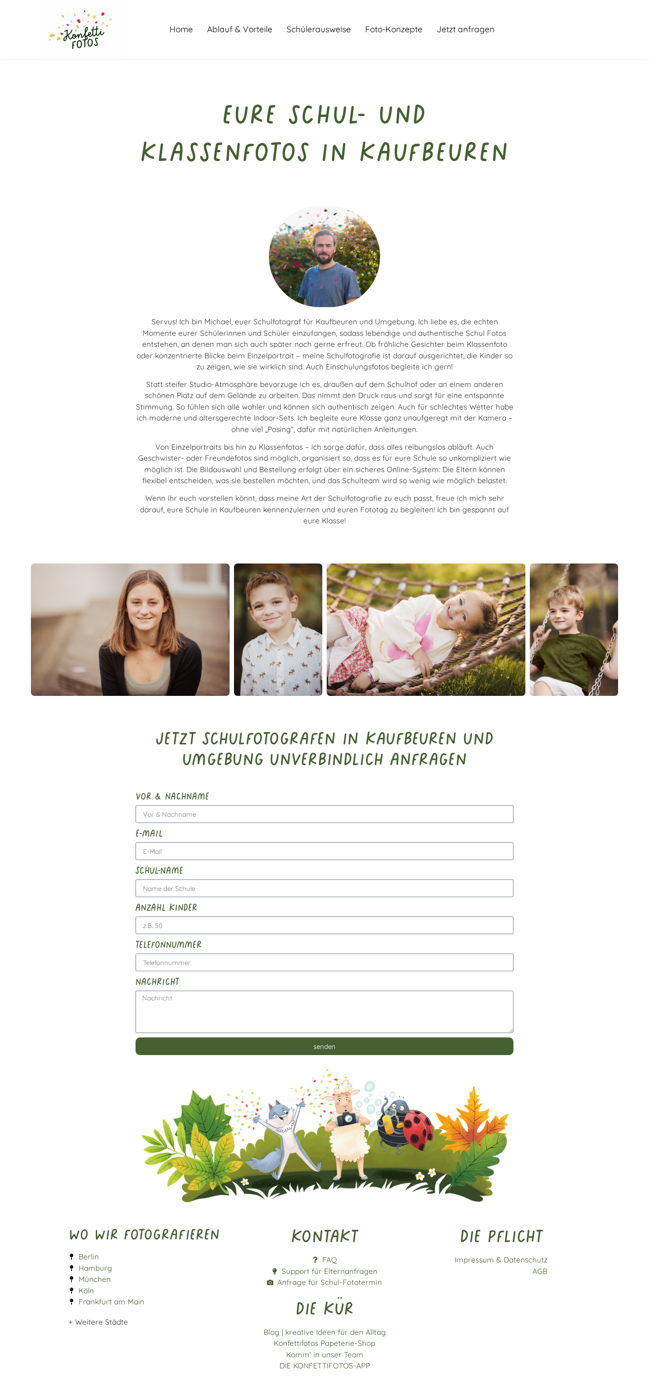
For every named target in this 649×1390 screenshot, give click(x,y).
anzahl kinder (166, 907)
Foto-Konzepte (394, 29)
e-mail (149, 833)
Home (181, 29)
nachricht (157, 981)
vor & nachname (172, 796)
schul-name (159, 870)
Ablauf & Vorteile (239, 29)
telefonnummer (169, 944)
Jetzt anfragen (465, 29)
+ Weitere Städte (98, 1321)
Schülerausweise (319, 29)
